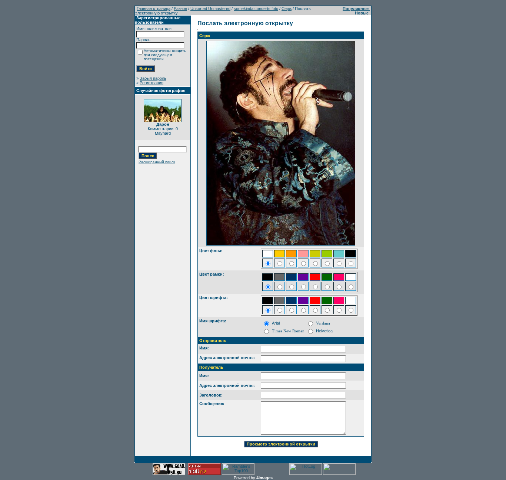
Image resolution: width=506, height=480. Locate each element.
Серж (287, 8)
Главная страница (153, 8)
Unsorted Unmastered (210, 8)
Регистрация (151, 82)
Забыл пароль (153, 78)
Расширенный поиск (157, 162)
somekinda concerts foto (256, 8)
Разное (180, 8)
